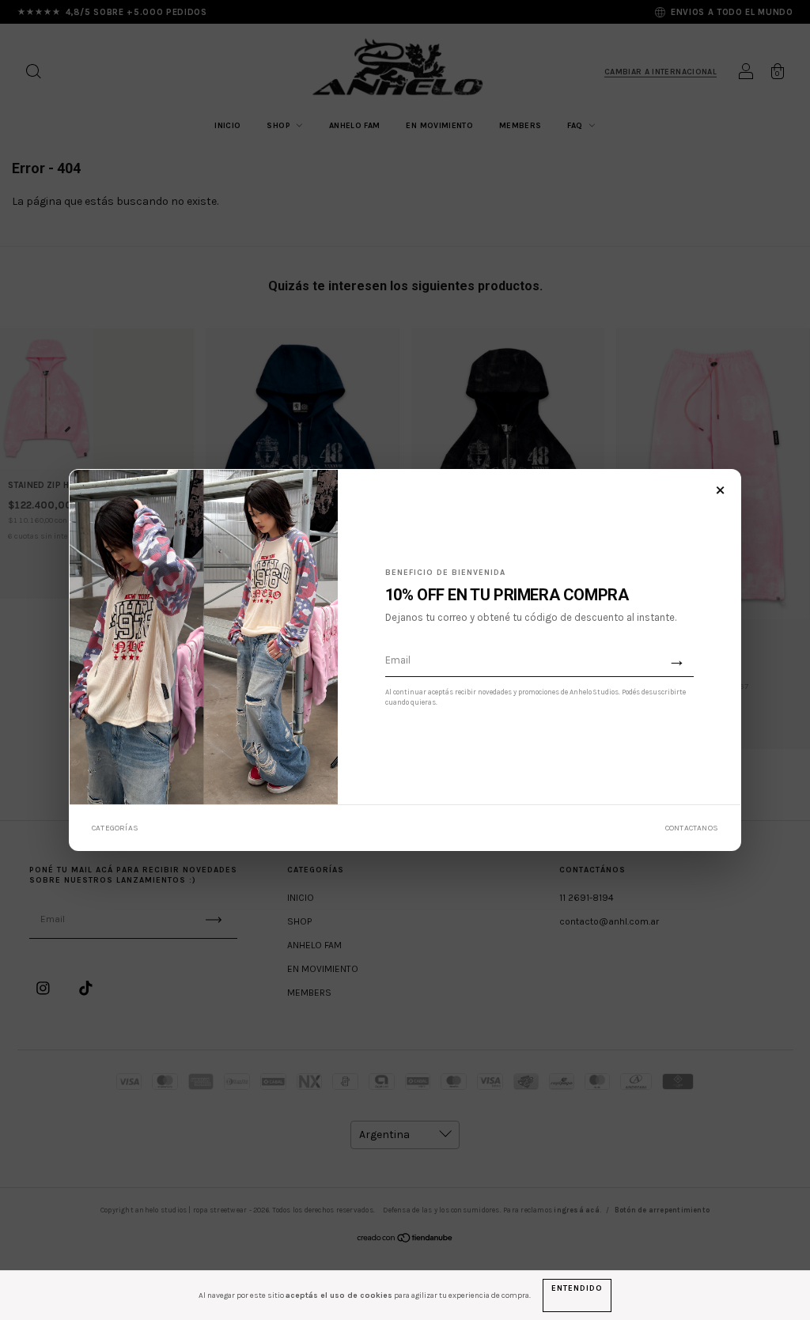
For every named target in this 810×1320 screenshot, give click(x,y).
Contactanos (691, 828)
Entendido (576, 1288)
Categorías (115, 828)
